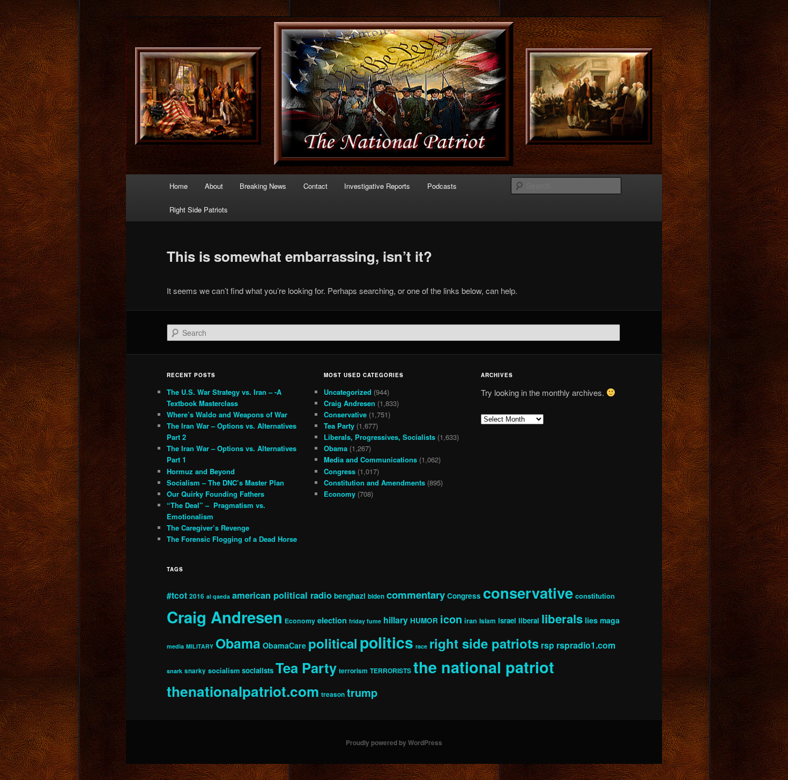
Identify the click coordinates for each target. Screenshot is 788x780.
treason (333, 694)
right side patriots (484, 643)
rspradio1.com (585, 645)
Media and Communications (370, 459)
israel (507, 620)
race (421, 646)
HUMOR (424, 620)
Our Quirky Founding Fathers (215, 494)
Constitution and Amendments (374, 482)
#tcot (177, 595)
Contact (315, 186)
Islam (487, 621)
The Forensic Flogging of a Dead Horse (232, 539)
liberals (562, 618)
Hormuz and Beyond (201, 471)
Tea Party (339, 426)
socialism (224, 670)
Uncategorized (347, 392)
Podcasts (442, 186)
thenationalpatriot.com (243, 691)
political (333, 643)
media (175, 646)
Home (178, 186)
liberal (528, 620)
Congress (339, 471)
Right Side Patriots (198, 209)
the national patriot (483, 667)
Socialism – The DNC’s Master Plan (225, 482)
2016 (196, 596)
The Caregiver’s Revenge (208, 528)
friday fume (365, 621)
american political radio (282, 594)
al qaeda (218, 596)
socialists (257, 670)
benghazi (350, 596)
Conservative (345, 414)
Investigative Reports (377, 186)
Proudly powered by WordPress (394, 742)
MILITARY (199, 646)
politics (386, 642)
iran (470, 621)
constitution (595, 596)
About (214, 186)
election (332, 620)
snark (174, 671)
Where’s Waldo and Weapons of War (227, 414)
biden (376, 596)
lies (591, 620)
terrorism (353, 670)
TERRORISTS (390, 670)
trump (362, 692)
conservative (528, 592)
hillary (395, 620)
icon (451, 619)
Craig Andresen (349, 403)
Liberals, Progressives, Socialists (379, 437)
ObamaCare (284, 645)
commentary (415, 594)
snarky (195, 670)
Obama (335, 448)
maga (610, 620)
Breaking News (263, 186)
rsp (547, 645)
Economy (339, 494)
